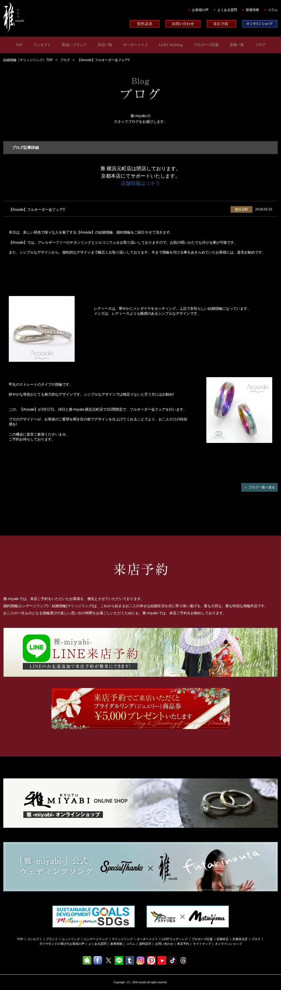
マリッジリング (122, 939)
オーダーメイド (135, 45)
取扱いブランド (74, 45)
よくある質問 (227, 10)
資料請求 (145, 943)
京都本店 (223, 939)
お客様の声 (200, 10)
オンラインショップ (228, 943)
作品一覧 (105, 45)
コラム (273, 10)
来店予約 (183, 943)
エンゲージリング (96, 939)
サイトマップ (202, 943)
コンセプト (42, 45)
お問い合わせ (164, 943)
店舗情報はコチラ (140, 183)
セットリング (71, 939)
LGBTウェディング (175, 939)
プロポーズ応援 (206, 45)
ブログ (260, 45)
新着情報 (252, 10)
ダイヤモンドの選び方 (54, 943)
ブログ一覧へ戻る (262, 487)
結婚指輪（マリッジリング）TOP (28, 60)
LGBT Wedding (171, 45)
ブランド (52, 939)
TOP (19, 45)
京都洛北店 (240, 939)
